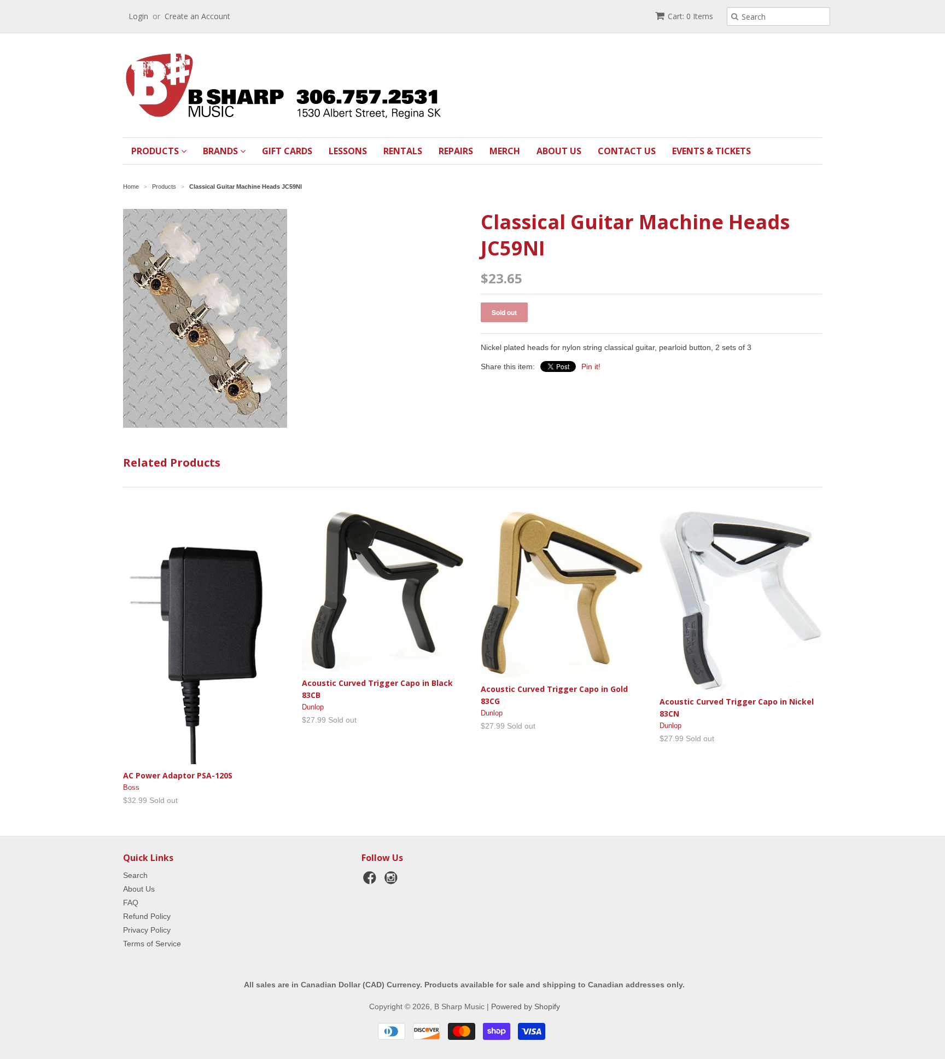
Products (156, 151)
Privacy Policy (147, 930)
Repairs (456, 151)
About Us (558, 151)
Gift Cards (287, 151)
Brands (221, 151)
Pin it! (590, 366)
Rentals (402, 151)
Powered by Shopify (525, 1006)
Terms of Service (152, 943)
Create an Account (197, 16)
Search (135, 875)
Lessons (348, 151)
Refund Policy (147, 916)
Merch (504, 151)
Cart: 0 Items (690, 16)
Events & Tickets (711, 151)
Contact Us (627, 151)
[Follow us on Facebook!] (371, 881)
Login (138, 16)
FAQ (130, 902)
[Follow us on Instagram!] (392, 881)
